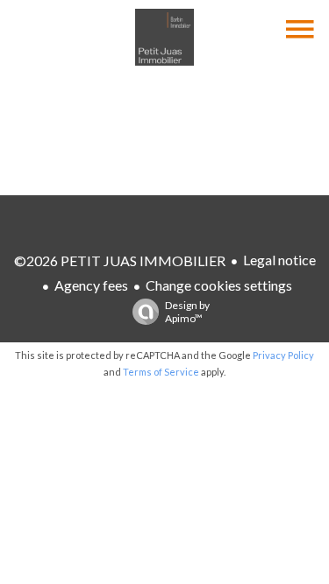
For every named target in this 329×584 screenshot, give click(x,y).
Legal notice (279, 259)
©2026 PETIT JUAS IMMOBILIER (119, 260)
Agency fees (91, 285)
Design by (187, 312)
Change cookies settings (219, 285)
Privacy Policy (283, 355)
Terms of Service (161, 371)
